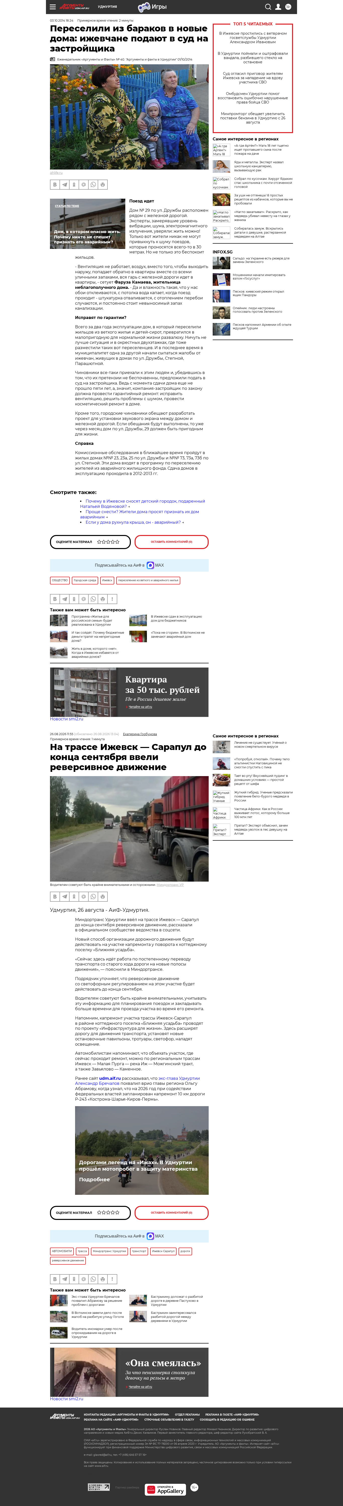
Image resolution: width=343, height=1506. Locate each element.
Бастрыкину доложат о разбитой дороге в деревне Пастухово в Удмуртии (177, 1301)
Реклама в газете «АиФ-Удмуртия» (232, 1414)
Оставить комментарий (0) (171, 542)
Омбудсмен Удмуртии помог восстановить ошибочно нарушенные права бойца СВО (253, 98)
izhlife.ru (56, 173)
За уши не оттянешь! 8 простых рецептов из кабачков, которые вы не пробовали (263, 199)
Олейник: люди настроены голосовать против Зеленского (257, 309)
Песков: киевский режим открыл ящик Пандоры (258, 293)
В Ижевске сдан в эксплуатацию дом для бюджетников (176, 618)
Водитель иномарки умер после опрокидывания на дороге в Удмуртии (97, 1333)
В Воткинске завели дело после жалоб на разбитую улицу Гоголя (98, 1315)
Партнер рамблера (127, 1487)
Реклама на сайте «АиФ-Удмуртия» (111, 1419)
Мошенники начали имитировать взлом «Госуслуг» (259, 276)
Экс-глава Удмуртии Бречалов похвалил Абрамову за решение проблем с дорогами (97, 1301)
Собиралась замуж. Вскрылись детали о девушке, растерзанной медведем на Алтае (260, 232)
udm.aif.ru (110, 1078)
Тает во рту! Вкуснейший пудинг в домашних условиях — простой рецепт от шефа (261, 780)
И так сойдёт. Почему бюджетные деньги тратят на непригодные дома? (98, 636)
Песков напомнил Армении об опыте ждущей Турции (262, 326)
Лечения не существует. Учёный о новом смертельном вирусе (260, 744)
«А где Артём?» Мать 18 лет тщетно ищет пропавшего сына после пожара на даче (261, 149)
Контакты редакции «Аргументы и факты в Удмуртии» (126, 1414)
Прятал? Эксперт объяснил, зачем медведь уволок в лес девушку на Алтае (261, 829)
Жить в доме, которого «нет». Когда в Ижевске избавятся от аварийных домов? (95, 653)
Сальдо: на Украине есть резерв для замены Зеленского (261, 260)
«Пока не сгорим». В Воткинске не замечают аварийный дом (178, 634)
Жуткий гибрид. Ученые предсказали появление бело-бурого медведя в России (263, 796)
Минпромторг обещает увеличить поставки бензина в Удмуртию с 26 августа (252, 118)
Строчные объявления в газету (169, 1419)
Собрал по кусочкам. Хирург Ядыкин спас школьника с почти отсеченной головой (263, 183)
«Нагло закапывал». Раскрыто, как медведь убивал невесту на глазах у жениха (262, 216)
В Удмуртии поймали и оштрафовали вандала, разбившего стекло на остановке (253, 57)
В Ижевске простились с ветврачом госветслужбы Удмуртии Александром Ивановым (253, 37)
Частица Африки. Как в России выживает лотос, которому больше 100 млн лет (262, 813)
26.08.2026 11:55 (61, 734)
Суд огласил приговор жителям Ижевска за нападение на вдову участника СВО (253, 78)
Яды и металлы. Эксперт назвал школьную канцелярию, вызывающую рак (259, 166)
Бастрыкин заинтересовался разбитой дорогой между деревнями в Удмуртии (173, 1317)
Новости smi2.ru (66, 719)
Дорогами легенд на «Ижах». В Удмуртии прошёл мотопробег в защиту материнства (138, 1165)
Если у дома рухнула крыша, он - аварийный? (133, 522)
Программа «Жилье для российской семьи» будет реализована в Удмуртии (92, 620)
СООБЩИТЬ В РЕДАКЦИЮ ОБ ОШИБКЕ (227, 1419)
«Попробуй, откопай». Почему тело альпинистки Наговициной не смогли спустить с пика (262, 763)
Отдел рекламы (187, 1414)
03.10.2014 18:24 (61, 20)
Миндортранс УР (170, 885)
